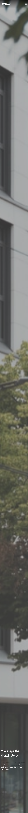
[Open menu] (26, 4)
